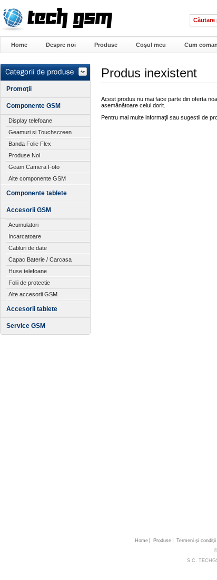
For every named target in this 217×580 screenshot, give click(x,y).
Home (19, 45)
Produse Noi (24, 155)
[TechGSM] (56, 29)
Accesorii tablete (31, 309)
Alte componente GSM (37, 178)
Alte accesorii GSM (32, 294)
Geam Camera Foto (34, 167)
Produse (105, 45)
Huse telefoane (27, 271)
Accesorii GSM (28, 210)
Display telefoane (30, 120)
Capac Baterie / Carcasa (40, 259)
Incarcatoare (24, 236)
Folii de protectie (29, 282)
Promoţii (19, 89)
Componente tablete (36, 193)
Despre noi (61, 45)
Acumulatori (23, 225)
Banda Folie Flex (29, 144)
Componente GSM (33, 105)
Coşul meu (151, 45)
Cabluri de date (27, 248)
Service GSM (25, 325)
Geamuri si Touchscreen (40, 132)
